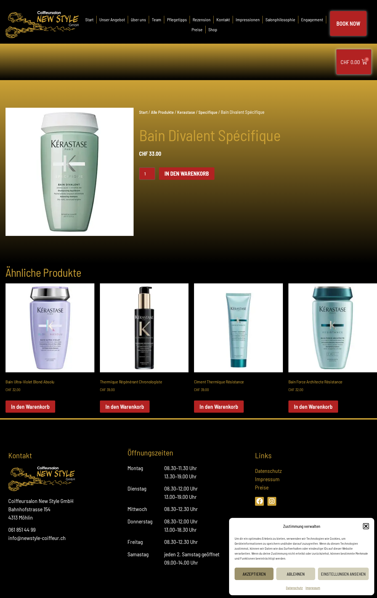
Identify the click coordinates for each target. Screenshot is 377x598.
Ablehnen (296, 573)
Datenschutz (294, 588)
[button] (366, 526)
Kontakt (223, 19)
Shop (212, 29)
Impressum (313, 588)
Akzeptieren (254, 573)
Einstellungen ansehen (343, 573)
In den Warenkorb (186, 173)
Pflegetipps (177, 19)
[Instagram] (271, 501)
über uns (138, 19)
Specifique (207, 112)
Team (156, 19)
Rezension (202, 19)
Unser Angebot (112, 19)
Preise (197, 29)
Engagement (312, 19)
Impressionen (248, 19)
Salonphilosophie (280, 19)
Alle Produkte (162, 112)
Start (89, 19)
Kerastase (186, 112)
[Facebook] (259, 501)
